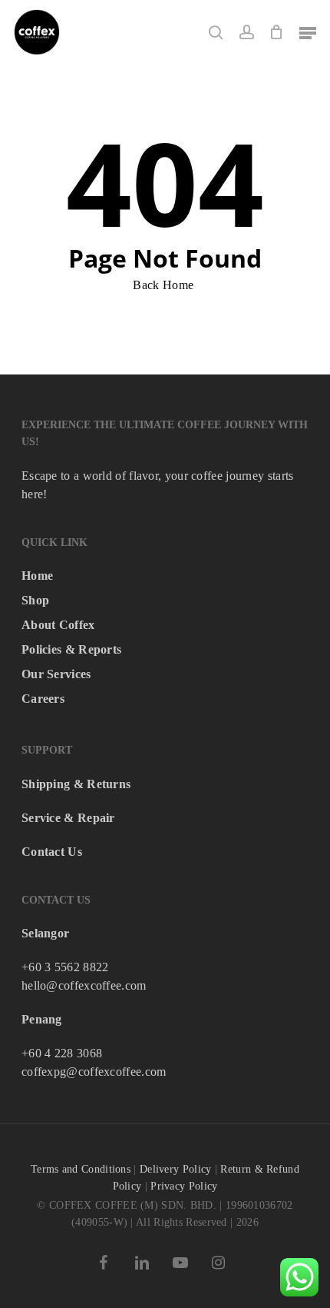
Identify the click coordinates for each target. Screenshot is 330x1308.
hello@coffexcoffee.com (84, 985)
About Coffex (58, 624)
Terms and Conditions (80, 1169)
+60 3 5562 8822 (65, 967)
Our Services (56, 674)
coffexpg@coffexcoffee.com (94, 1071)
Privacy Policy (183, 1186)
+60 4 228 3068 (61, 1053)
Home (37, 575)
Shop (35, 600)
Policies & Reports (71, 649)
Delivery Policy (176, 1169)
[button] (307, 32)
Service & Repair (68, 817)
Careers (42, 698)
